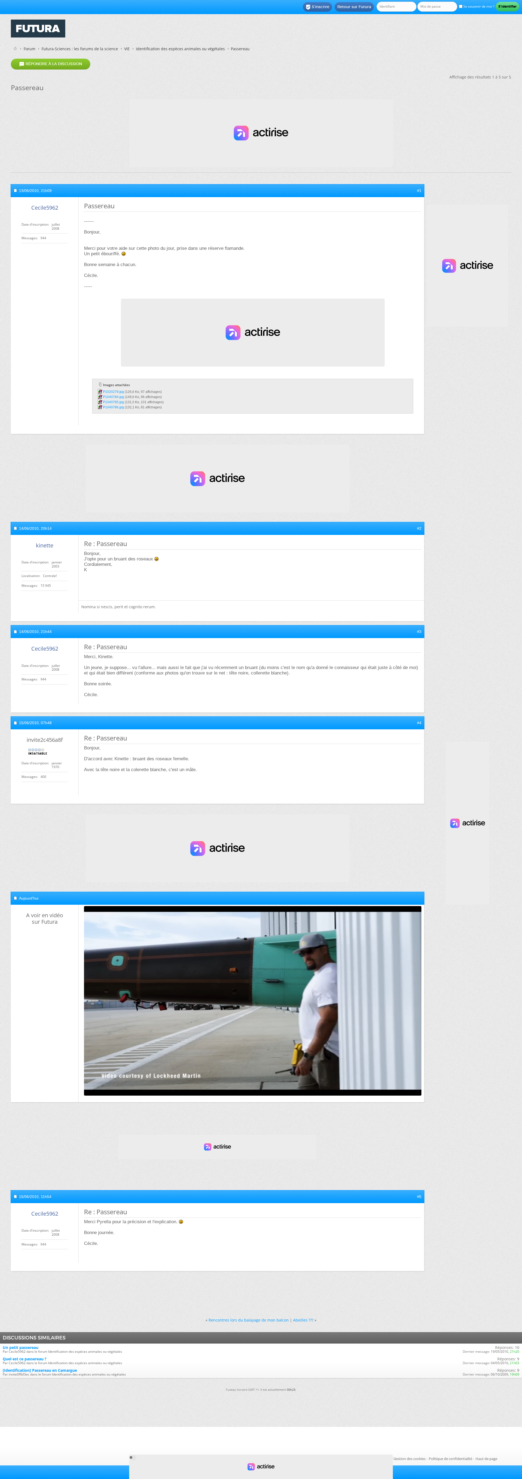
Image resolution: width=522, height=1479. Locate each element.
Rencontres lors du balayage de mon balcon (249, 1320)
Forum (29, 48)
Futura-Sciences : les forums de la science (80, 48)
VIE (127, 48)
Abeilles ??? (303, 1320)
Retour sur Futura (354, 6)
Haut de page (486, 1458)
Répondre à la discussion (50, 64)
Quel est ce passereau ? (24, 1358)
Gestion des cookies (409, 1458)
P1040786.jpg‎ (113, 407)
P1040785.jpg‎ (113, 402)
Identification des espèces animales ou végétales (180, 48)
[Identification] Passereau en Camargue (40, 1370)
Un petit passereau (20, 1347)
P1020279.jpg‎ (113, 392)
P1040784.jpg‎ (113, 397)
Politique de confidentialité (450, 1458)
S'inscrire (317, 7)
